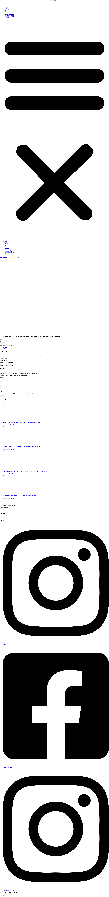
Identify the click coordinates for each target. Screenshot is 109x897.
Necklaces (7, 9)
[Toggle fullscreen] (3, 895)
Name (1, 389)
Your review (3, 386)
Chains (6, 7)
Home (4, 2)
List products (5, 3)
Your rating (2, 377)
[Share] (1, 895)
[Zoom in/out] (4, 895)
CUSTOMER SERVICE (8, 12)
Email (1, 391)
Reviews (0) (5, 348)
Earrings (6, 8)
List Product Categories (7, 5)
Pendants (7, 10)
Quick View (12, 424)
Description (5, 347)
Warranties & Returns (9, 16)
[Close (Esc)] (0, 895)
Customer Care (8, 17)
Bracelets (7, 6)
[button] (54, 129)
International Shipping (9, 15)
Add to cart (3, 342)
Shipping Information (9, 14)
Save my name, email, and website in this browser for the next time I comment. (17, 393)
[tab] (56, 347)
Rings (6, 11)
